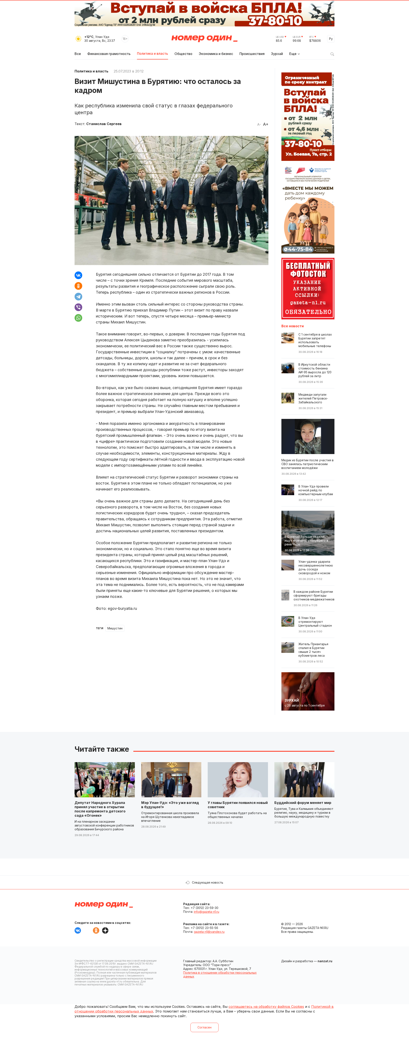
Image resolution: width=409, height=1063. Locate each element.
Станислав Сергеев (104, 124)
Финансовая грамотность (109, 54)
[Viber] (78, 307)
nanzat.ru (325, 961)
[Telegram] (78, 296)
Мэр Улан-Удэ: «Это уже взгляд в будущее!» (170, 804)
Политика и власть (152, 53)
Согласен (204, 1027)
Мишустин (114, 628)
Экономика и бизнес (216, 54)
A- (259, 124)
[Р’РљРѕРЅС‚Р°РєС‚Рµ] (78, 275)
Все (78, 54)
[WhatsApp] (78, 318)
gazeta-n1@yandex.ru (209, 931)
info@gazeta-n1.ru (206, 911)
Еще (293, 54)
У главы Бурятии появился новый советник (238, 804)
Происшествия (252, 54)
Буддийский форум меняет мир (302, 802)
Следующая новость (207, 882)
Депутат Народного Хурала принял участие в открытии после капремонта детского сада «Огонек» (100, 809)
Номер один (204, 38)
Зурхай (277, 54)
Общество (183, 54)
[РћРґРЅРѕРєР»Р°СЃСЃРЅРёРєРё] (78, 286)
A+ (265, 124)
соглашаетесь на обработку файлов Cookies (266, 1006)
